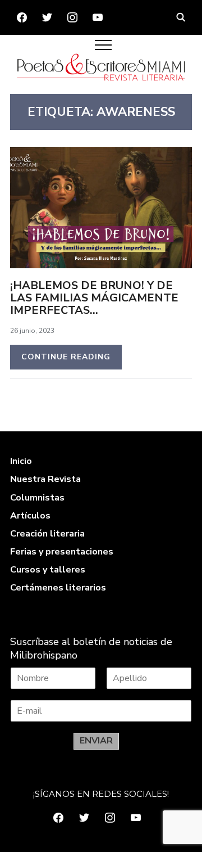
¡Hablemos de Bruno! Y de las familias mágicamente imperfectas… (94, 298)
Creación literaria (47, 534)
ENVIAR (96, 740)
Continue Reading (66, 356)
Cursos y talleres (47, 570)
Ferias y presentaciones (61, 552)
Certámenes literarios (58, 587)
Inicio (21, 461)
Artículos (30, 516)
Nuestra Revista (45, 479)
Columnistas (37, 498)
